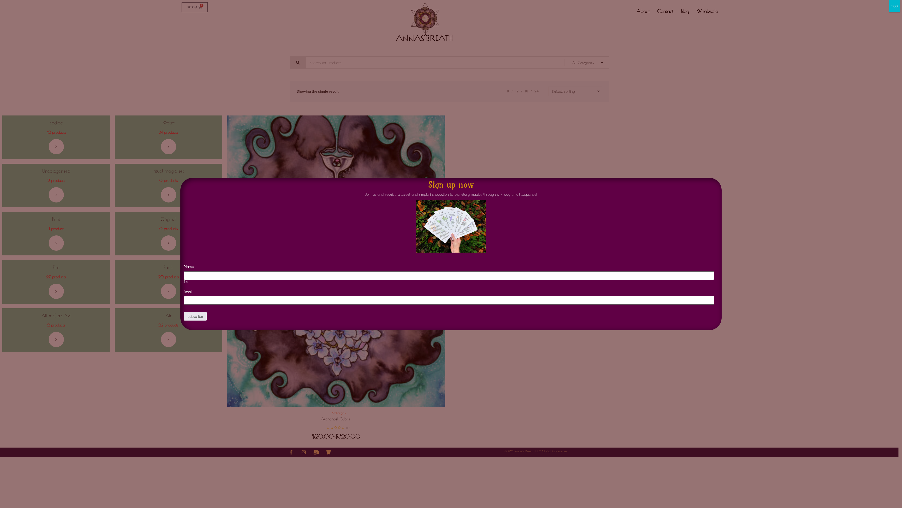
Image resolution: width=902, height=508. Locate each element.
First (186, 281)
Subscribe (195, 316)
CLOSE (894, 6)
